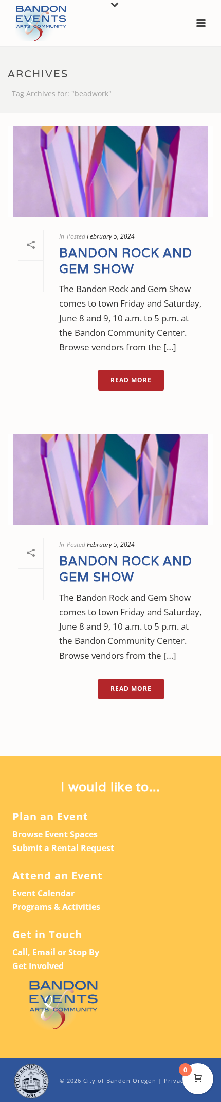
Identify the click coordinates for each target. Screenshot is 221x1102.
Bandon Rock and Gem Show (125, 261)
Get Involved (38, 966)
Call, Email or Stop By (55, 952)
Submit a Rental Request (63, 848)
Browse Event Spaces (55, 834)
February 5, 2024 (111, 236)
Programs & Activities (56, 906)
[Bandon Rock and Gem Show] (110, 171)
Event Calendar (43, 893)
